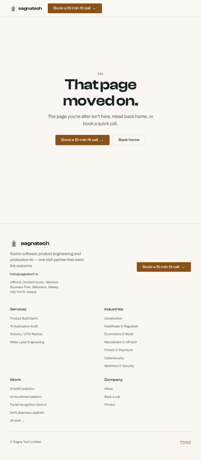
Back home (129, 140)
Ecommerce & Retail (118, 334)
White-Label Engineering (27, 342)
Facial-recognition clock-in (28, 404)
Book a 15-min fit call (75, 8)
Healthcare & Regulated (121, 326)
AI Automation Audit (24, 326)
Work (15, 379)
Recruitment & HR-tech (120, 342)
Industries (113, 309)
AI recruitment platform (26, 397)
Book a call (112, 397)
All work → (17, 420)
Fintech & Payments (118, 350)
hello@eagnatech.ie (24, 274)
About (108, 388)
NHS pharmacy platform (27, 412)
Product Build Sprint (24, 318)
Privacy (109, 404)
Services (18, 309)
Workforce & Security (119, 366)
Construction (113, 318)
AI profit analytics (22, 388)
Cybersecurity (114, 358)
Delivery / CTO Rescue (26, 334)
